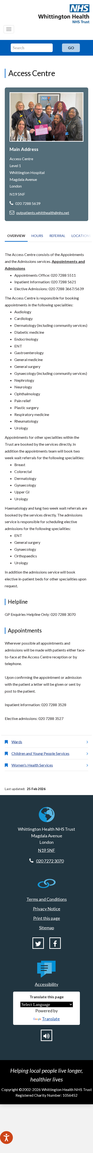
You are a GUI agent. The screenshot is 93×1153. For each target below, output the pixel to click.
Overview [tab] (16, 236)
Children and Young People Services (40, 753)
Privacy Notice (46, 908)
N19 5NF (46, 850)
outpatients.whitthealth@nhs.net (42, 212)
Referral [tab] (57, 236)
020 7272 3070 (50, 861)
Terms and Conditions (46, 899)
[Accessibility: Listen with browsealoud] (46, 1035)
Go (71, 47)
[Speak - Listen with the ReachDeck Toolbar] (6, 1137)
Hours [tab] (37, 236)
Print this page (46, 918)
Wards (16, 741)
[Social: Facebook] (55, 943)
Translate (51, 1018)
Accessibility (46, 984)
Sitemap (46, 927)
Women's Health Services (32, 765)
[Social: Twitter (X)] (38, 943)
